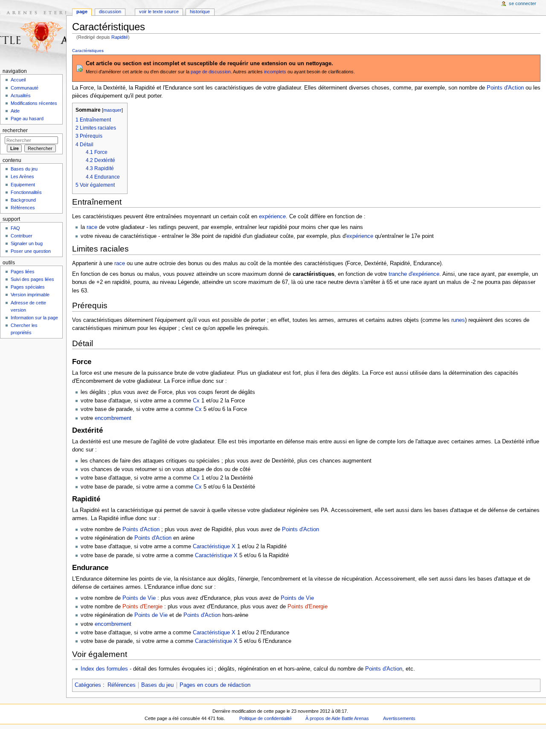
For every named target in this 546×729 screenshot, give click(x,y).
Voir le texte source (159, 11)
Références (121, 685)
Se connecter (522, 3)
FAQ (15, 228)
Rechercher (15, 130)
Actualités (21, 95)
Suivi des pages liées (32, 279)
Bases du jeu (157, 685)
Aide (15, 110)
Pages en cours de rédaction (215, 685)
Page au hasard (27, 118)
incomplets (275, 71)
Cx (196, 401)
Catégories (88, 685)
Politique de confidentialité (265, 718)
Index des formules (104, 669)
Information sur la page (34, 317)
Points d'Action (505, 88)
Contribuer (21, 235)
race (92, 227)
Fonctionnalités (26, 192)
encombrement (113, 418)
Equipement (23, 184)
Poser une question (31, 251)
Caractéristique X (214, 547)
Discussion (110, 11)
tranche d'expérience (414, 274)
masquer (112, 110)
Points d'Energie (142, 607)
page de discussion (211, 71)
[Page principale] (33, 33)
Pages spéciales (28, 286)
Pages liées (23, 271)
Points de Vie (139, 598)
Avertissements (399, 718)
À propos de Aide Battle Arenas (337, 718)
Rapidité (119, 37)
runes (458, 320)
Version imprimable (30, 294)
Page (81, 11)
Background (23, 199)
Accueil (18, 79)
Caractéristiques (88, 50)
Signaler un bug (27, 243)
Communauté (24, 87)
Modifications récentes (34, 103)
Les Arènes (22, 176)
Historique (200, 11)
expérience (272, 217)
